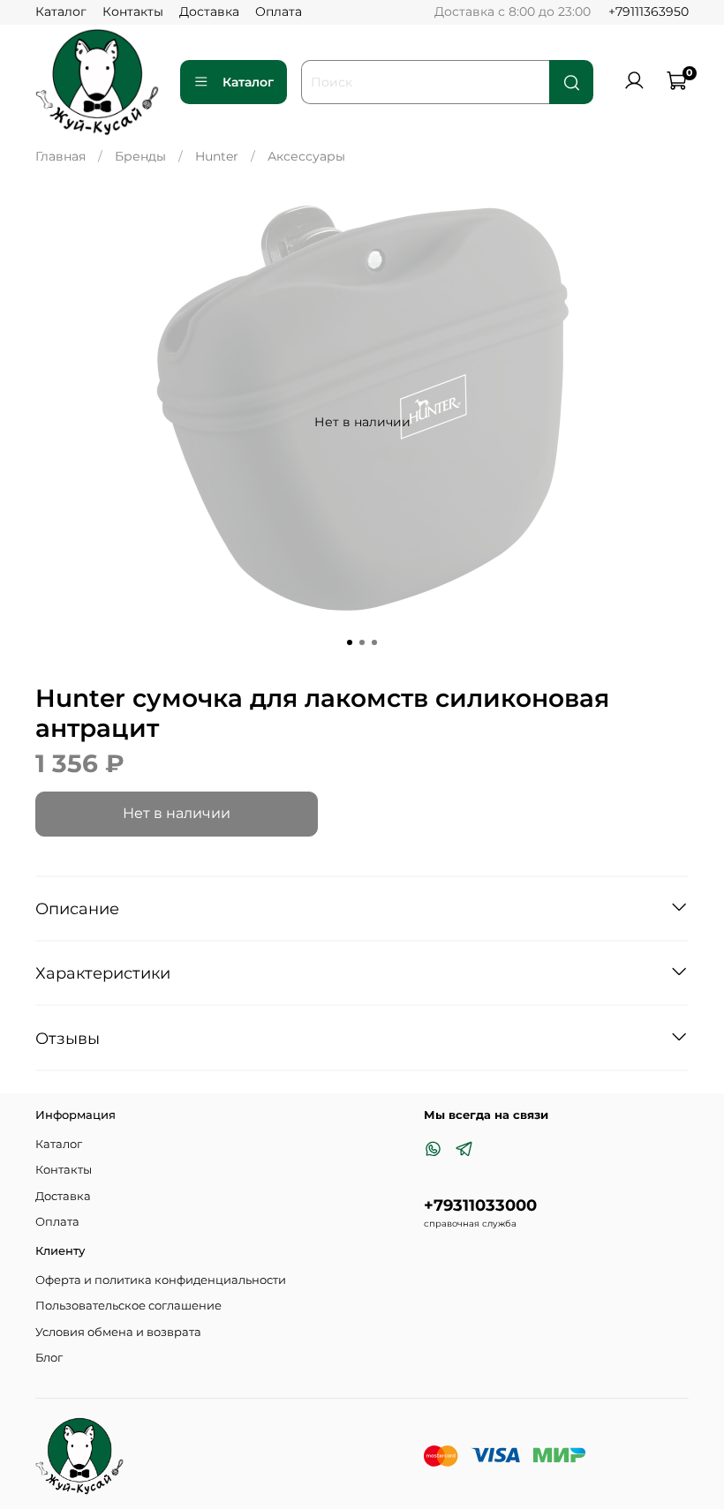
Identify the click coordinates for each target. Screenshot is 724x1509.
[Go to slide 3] (374, 642)
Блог (49, 1357)
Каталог (61, 11)
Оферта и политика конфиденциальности (160, 1280)
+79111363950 (648, 11)
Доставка (209, 11)
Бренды (140, 156)
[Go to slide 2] (362, 642)
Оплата (278, 11)
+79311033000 (480, 1205)
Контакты (132, 11)
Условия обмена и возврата (118, 1332)
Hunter (216, 156)
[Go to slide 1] (349, 642)
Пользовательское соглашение (128, 1305)
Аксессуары (306, 156)
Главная (60, 156)
